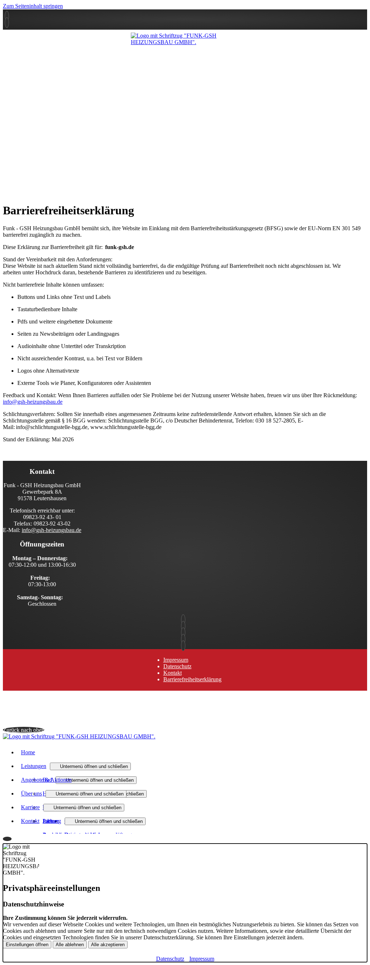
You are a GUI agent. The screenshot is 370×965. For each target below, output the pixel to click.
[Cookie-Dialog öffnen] (7, 839)
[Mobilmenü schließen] (362, 5)
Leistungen (33, 766)
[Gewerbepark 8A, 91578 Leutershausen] (7, 16)
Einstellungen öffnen (27, 944)
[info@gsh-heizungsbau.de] (185, 626)
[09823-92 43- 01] (185, 620)
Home (28, 752)
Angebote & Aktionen (46, 780)
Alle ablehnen (70, 944)
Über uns (31, 793)
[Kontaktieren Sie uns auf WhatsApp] (7, 23)
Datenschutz (177, 666)
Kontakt (172, 673)
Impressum (175, 660)
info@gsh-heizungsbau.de (33, 402)
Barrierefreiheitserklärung (192, 679)
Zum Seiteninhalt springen (33, 6)
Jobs (48, 821)
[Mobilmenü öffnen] (185, 47)
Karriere (30, 807)
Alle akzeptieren (108, 944)
